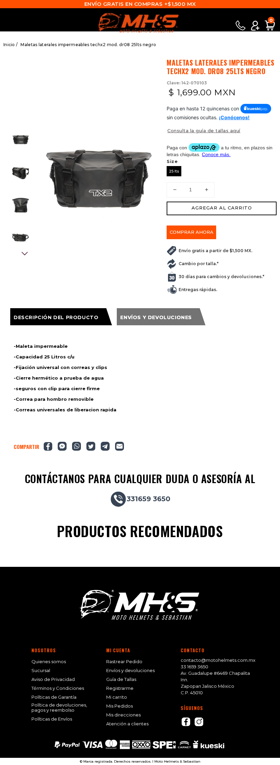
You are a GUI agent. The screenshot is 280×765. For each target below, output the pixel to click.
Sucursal (40, 670)
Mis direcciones (123, 715)
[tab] (61, 316)
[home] (140, 23)
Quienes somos (48, 661)
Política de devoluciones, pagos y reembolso (59, 707)
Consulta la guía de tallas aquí (203, 130)
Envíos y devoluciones (130, 670)
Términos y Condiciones (57, 688)
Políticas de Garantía (53, 697)
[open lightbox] (98, 175)
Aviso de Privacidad (53, 679)
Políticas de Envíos (51, 719)
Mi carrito (116, 697)
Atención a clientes (127, 723)
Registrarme (120, 688)
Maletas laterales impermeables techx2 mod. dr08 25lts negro (88, 44)
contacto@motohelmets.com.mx (218, 660)
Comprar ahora (191, 232)
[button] (6, 17)
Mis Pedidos (119, 706)
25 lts (174, 171)
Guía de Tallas (121, 679)
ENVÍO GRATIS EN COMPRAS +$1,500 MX (140, 4)
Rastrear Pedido (124, 661)
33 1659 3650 (194, 666)
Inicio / (10, 44)
